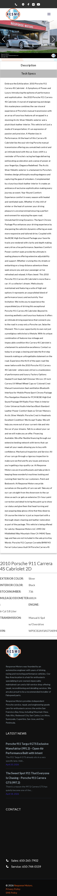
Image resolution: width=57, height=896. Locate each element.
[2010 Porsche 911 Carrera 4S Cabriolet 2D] (29, 39)
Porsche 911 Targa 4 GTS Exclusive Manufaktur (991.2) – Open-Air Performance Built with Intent (27, 748)
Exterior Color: (12, 578)
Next (53, 39)
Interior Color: (11, 585)
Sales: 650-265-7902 (24, 860)
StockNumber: (10, 591)
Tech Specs (28, 73)
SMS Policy (11, 892)
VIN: (2, 630)
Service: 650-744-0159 (26, 866)
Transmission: (10, 617)
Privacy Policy (13, 889)
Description (28, 65)
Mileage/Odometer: (14, 601)
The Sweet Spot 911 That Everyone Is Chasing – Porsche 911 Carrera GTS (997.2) (27, 777)
